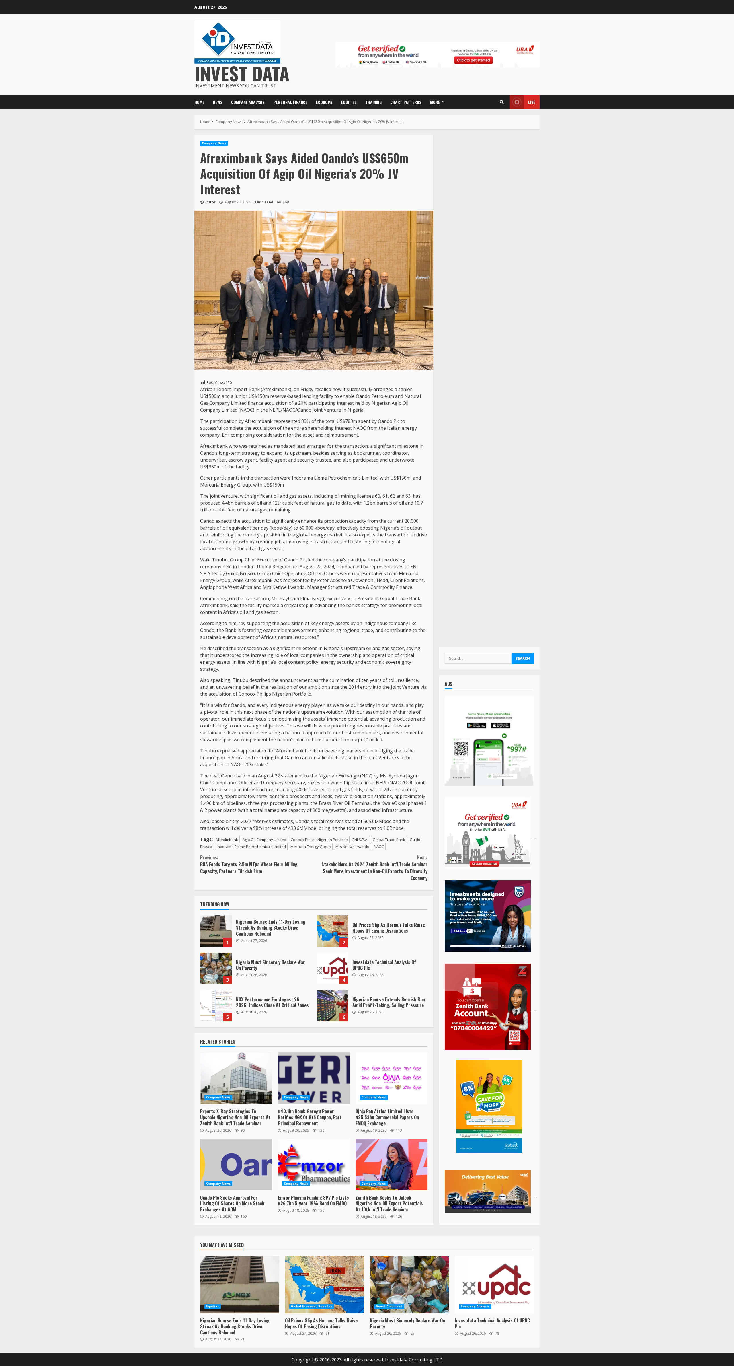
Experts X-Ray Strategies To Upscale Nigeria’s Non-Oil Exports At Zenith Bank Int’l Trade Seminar (236, 1078)
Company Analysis (248, 102)
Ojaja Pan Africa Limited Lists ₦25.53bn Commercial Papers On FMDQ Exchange (391, 1078)
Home (199, 102)
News (217, 102)
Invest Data (242, 73)
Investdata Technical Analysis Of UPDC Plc (332, 968)
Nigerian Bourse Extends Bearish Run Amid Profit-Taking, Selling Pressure (332, 1005)
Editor (210, 202)
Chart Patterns (405, 102)
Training (373, 102)
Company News (214, 143)
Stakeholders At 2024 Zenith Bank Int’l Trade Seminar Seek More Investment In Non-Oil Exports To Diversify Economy (374, 868)
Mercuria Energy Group (310, 846)
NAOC (379, 846)
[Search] (502, 102)
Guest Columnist (389, 1306)
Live (531, 102)
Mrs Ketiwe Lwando (352, 846)
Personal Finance (290, 102)
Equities (349, 102)
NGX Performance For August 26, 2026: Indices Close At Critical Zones (216, 1005)
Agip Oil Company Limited (264, 839)
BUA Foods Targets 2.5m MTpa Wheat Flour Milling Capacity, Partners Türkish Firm (249, 864)
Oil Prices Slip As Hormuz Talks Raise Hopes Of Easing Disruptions (332, 931)
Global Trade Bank (389, 839)
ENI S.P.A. (360, 839)
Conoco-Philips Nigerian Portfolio (319, 839)
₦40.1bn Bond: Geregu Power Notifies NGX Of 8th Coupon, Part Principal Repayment (314, 1078)
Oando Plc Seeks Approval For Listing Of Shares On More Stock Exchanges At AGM (236, 1164)
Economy (324, 102)
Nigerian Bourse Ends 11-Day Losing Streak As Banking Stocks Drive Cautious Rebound (216, 931)
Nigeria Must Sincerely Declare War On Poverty (216, 968)
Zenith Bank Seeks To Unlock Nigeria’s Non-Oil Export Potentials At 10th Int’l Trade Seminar (391, 1164)
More (435, 102)
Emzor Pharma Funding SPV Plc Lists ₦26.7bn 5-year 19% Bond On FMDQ (314, 1164)
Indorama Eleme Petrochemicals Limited (251, 846)
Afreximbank (227, 839)
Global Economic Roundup (311, 1306)
